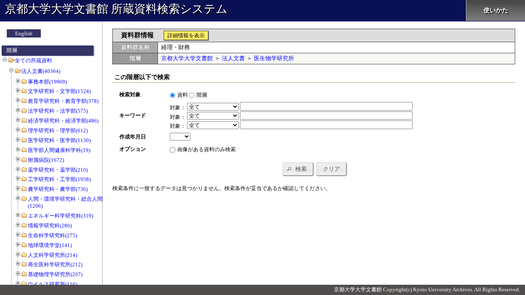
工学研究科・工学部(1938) (59, 179)
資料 (182, 95)
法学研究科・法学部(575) (58, 111)
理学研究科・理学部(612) (58, 130)
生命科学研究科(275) (52, 235)
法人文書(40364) (40, 71)
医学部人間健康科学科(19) (59, 150)
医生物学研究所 (274, 58)
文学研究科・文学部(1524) (59, 91)
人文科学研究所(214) (52, 255)
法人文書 (233, 58)
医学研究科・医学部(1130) (59, 140)
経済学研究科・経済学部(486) (63, 121)
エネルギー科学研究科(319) (60, 216)
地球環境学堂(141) (50, 245)
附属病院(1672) (46, 160)
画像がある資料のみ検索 (206, 149)
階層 (201, 95)
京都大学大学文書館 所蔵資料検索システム (116, 8)
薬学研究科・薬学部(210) (58, 170)
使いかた (496, 10)
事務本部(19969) (47, 82)
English (23, 33)
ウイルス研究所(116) (52, 284)
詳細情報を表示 (186, 35)
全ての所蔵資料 (33, 60)
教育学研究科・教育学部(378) (63, 101)
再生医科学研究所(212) (55, 264)
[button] (298, 168)
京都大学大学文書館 (187, 58)
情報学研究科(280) (50, 225)
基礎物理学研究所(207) (55, 274)
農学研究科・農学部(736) (58, 189)
